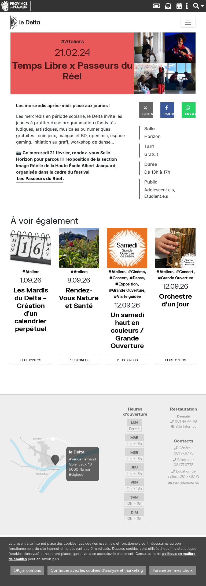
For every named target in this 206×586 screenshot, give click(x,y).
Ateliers (74, 41)
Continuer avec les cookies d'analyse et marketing (97, 570)
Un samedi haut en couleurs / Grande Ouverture (127, 330)
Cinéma (138, 272)
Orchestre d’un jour (175, 300)
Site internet (185, 426)
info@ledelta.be (186, 483)
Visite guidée (129, 296)
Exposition (128, 284)
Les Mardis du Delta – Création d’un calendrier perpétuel (30, 309)
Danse (138, 278)
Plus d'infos (30, 360)
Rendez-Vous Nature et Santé (79, 297)
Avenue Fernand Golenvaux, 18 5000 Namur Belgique (82, 467)
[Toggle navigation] (188, 22)
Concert (120, 278)
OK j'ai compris (27, 570)
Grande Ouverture (128, 290)
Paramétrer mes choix (173, 570)
